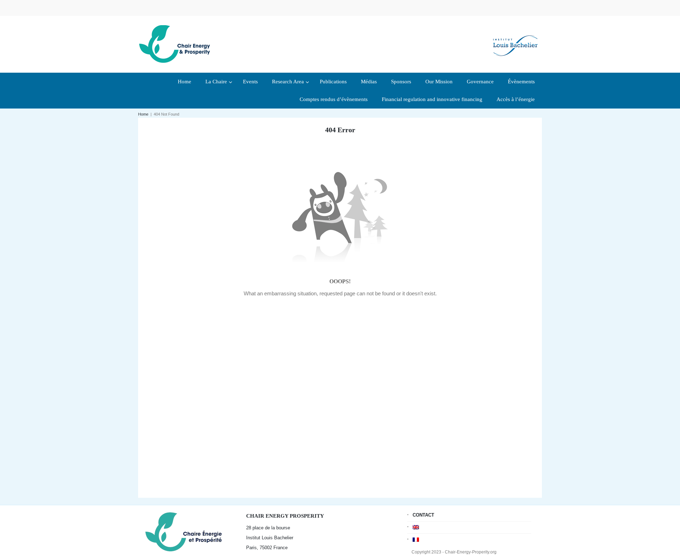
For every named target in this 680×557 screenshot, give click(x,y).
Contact (423, 515)
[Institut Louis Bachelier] (515, 40)
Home (143, 114)
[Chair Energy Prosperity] (176, 43)
